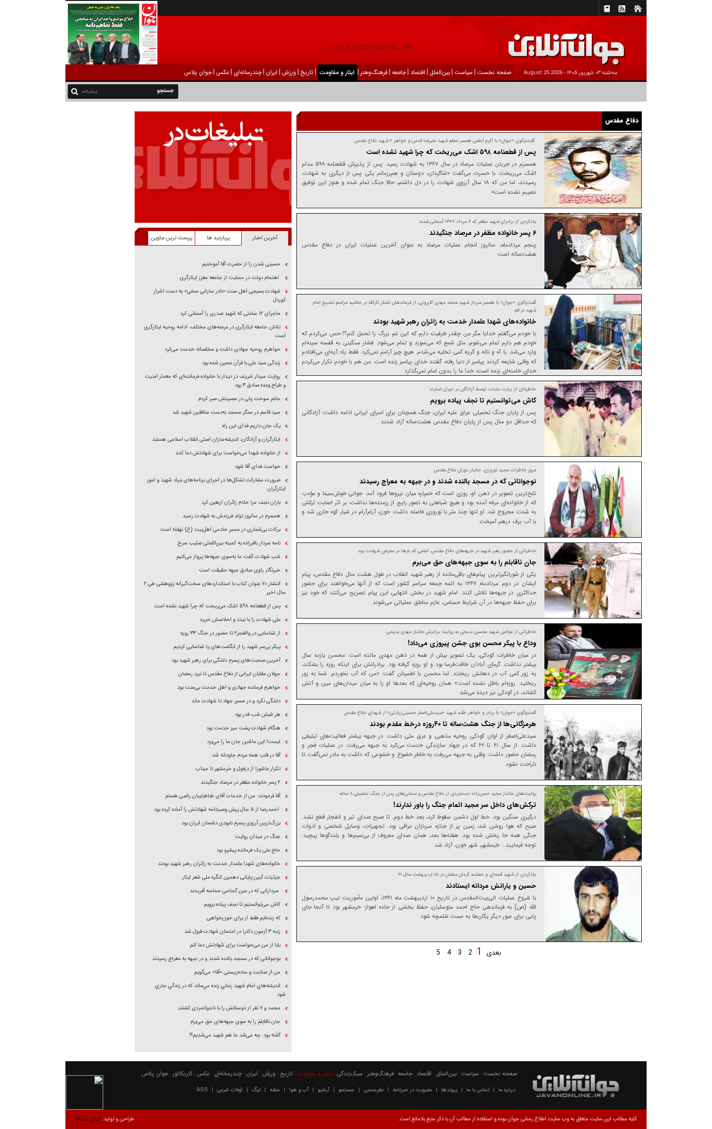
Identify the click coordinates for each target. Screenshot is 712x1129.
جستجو (347, 1090)
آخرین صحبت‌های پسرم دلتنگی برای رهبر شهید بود (225, 660)
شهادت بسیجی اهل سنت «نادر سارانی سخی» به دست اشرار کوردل (220, 295)
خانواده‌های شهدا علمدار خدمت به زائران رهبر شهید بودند (454, 321)
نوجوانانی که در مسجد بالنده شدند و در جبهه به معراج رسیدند (447, 481)
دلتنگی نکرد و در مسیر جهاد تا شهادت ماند (235, 701)
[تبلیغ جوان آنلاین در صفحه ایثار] (213, 167)
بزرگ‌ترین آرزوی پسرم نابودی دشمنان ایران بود (231, 823)
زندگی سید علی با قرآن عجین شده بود (240, 363)
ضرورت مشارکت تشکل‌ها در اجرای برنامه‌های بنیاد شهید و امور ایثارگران (216, 484)
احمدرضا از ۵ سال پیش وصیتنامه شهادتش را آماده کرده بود (216, 809)
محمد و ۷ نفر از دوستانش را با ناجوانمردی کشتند (229, 1008)
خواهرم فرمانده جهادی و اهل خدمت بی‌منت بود (228, 687)
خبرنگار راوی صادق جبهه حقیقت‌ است (239, 570)
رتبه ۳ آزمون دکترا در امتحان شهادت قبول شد (231, 932)
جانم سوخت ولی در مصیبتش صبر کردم (239, 399)
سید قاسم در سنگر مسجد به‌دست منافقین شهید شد (225, 412)
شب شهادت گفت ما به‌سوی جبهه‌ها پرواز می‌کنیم (228, 557)
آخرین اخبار (265, 238)
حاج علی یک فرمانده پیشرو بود (248, 850)
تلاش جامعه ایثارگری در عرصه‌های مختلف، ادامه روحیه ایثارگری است (215, 331)
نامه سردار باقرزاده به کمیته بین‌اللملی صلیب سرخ (229, 543)
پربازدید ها (218, 238)
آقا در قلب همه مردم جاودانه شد (246, 755)
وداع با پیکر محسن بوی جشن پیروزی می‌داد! (471, 643)
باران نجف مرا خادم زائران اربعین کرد (240, 502)
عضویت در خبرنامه (412, 1090)
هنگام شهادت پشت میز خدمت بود (243, 728)
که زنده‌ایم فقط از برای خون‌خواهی (243, 918)
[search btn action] (74, 90)
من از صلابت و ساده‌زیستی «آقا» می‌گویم (237, 972)
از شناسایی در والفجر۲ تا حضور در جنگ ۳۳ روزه (230, 633)
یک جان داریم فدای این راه (250, 426)
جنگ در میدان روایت (257, 837)
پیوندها (449, 1090)
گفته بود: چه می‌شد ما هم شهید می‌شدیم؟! (234, 1035)
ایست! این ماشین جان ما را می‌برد (243, 742)
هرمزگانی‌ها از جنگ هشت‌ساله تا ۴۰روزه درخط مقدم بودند (453, 724)
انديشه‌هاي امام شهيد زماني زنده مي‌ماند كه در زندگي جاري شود (220, 990)
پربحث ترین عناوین (171, 238)
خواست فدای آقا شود (256, 467)
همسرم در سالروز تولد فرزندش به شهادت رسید (231, 516)
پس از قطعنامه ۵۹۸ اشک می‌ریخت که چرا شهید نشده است (451, 152)
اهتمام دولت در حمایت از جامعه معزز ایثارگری (230, 278)
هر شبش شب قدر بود (257, 715)
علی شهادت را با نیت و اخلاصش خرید (240, 620)
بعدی (493, 952)
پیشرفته (89, 91)
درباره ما (506, 1090)
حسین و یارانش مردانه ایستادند (491, 886)
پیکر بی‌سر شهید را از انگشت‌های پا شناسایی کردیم (226, 647)
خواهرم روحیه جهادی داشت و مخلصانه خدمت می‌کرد (222, 349)
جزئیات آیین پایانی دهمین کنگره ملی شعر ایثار (231, 877)
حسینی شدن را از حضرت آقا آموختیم (241, 264)
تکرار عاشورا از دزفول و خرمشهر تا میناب (237, 769)
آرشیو (323, 1090)
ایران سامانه (88, 1119)
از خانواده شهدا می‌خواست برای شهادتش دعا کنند (227, 453)
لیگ (256, 1090)
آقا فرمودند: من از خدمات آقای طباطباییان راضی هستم (222, 796)
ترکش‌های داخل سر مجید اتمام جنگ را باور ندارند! (464, 805)
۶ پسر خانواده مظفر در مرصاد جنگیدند (482, 233)
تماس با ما (477, 1090)
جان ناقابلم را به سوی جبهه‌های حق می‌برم (474, 562)
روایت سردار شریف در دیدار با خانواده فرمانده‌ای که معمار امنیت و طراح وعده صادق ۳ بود (215, 380)
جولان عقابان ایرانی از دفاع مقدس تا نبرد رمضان (229, 674)
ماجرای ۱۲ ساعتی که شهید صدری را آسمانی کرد (230, 313)
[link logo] (602, 42)
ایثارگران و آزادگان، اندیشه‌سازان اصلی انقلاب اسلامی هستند (216, 439)
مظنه (275, 1090)
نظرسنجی (374, 1090)
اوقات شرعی (230, 1090)
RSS (202, 1090)
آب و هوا (299, 1090)
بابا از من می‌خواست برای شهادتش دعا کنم (235, 945)
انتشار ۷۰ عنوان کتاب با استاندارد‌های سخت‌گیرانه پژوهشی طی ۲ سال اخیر (215, 588)
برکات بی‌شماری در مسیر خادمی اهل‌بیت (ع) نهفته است (220, 530)
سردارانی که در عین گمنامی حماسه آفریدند (234, 891)
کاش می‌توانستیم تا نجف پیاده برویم (482, 400)
